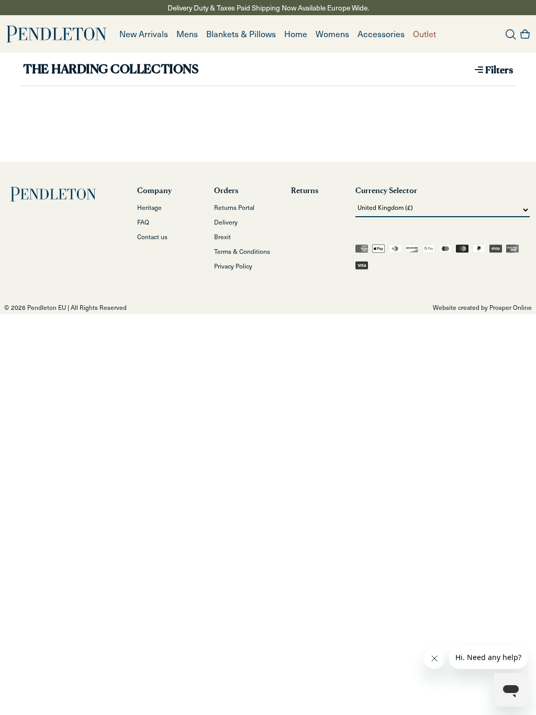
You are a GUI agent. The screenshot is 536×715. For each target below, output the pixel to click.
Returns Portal (234, 207)
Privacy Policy (233, 266)
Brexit (222, 236)
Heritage (149, 207)
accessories (381, 33)
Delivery (226, 222)
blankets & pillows (241, 33)
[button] (187, 34)
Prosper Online (510, 307)
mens (187, 33)
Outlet (424, 33)
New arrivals (143, 33)
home (295, 33)
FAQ (143, 222)
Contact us (152, 236)
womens (332, 33)
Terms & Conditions (242, 251)
